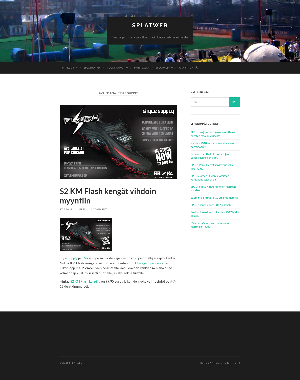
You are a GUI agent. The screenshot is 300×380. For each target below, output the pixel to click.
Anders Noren (221, 362)
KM (84, 258)
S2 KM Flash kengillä (85, 281)
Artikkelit (67, 67)
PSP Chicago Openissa (144, 263)
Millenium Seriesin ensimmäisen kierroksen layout (210, 224)
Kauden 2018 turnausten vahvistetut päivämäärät (213, 144)
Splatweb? (163, 67)
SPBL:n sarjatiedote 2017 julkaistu (211, 204)
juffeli (81, 209)
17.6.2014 (66, 209)
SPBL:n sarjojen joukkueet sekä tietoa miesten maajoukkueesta (213, 133)
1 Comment (98, 209)
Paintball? (141, 67)
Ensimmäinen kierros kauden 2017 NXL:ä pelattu (215, 213)
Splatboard (92, 67)
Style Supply (68, 258)
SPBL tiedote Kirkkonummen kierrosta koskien (213, 188)
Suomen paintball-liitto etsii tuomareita (214, 197)
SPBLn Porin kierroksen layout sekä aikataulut (212, 166)
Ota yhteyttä (188, 67)
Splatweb (150, 25)
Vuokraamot (116, 67)
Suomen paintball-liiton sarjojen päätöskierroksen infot (210, 155)
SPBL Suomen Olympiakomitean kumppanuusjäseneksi (210, 177)
